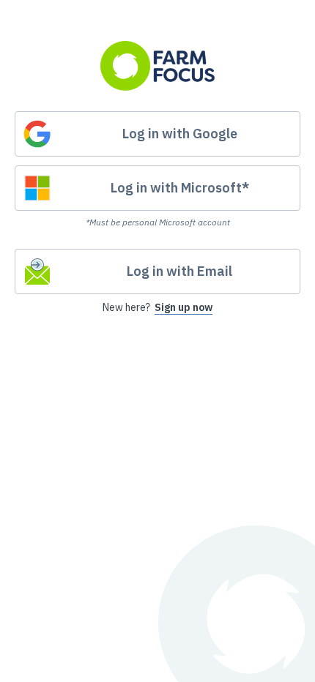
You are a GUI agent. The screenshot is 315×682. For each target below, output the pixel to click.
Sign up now (183, 307)
